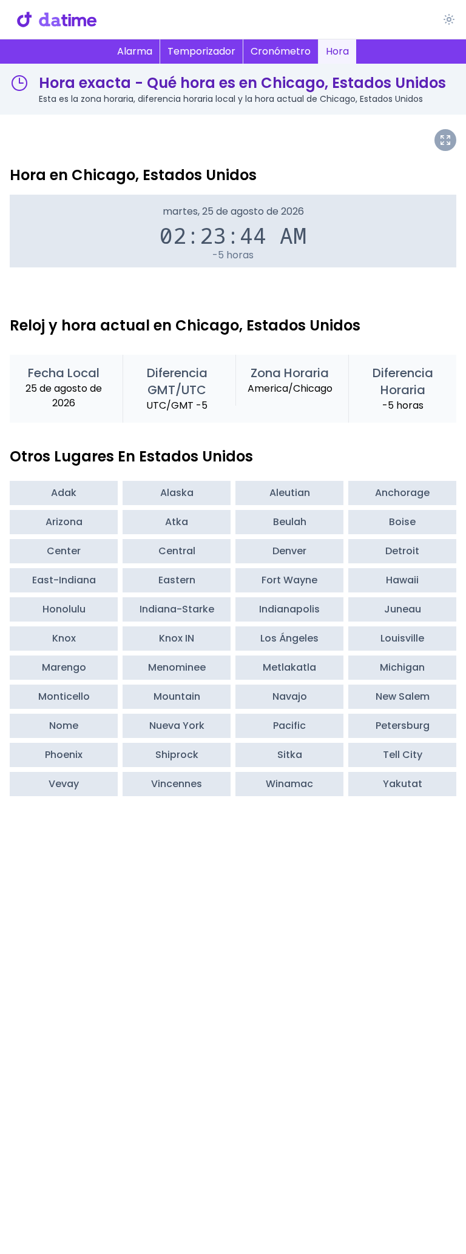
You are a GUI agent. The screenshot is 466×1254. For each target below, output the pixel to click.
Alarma (134, 51)
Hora (337, 51)
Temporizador (201, 51)
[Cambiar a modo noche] (449, 19)
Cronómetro (281, 51)
